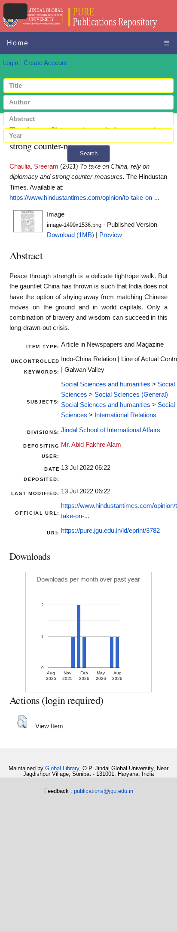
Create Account (45, 62)
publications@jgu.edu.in (103, 791)
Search (89, 153)
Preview (110, 235)
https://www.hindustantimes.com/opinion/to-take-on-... (84, 197)
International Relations (125, 415)
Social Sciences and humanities (105, 384)
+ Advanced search (88, 167)
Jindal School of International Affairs (110, 430)
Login (10, 62)
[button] (22, 721)
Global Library (62, 768)
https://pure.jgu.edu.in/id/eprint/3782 (110, 530)
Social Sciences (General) (131, 394)
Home (18, 43)
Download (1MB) (70, 235)
